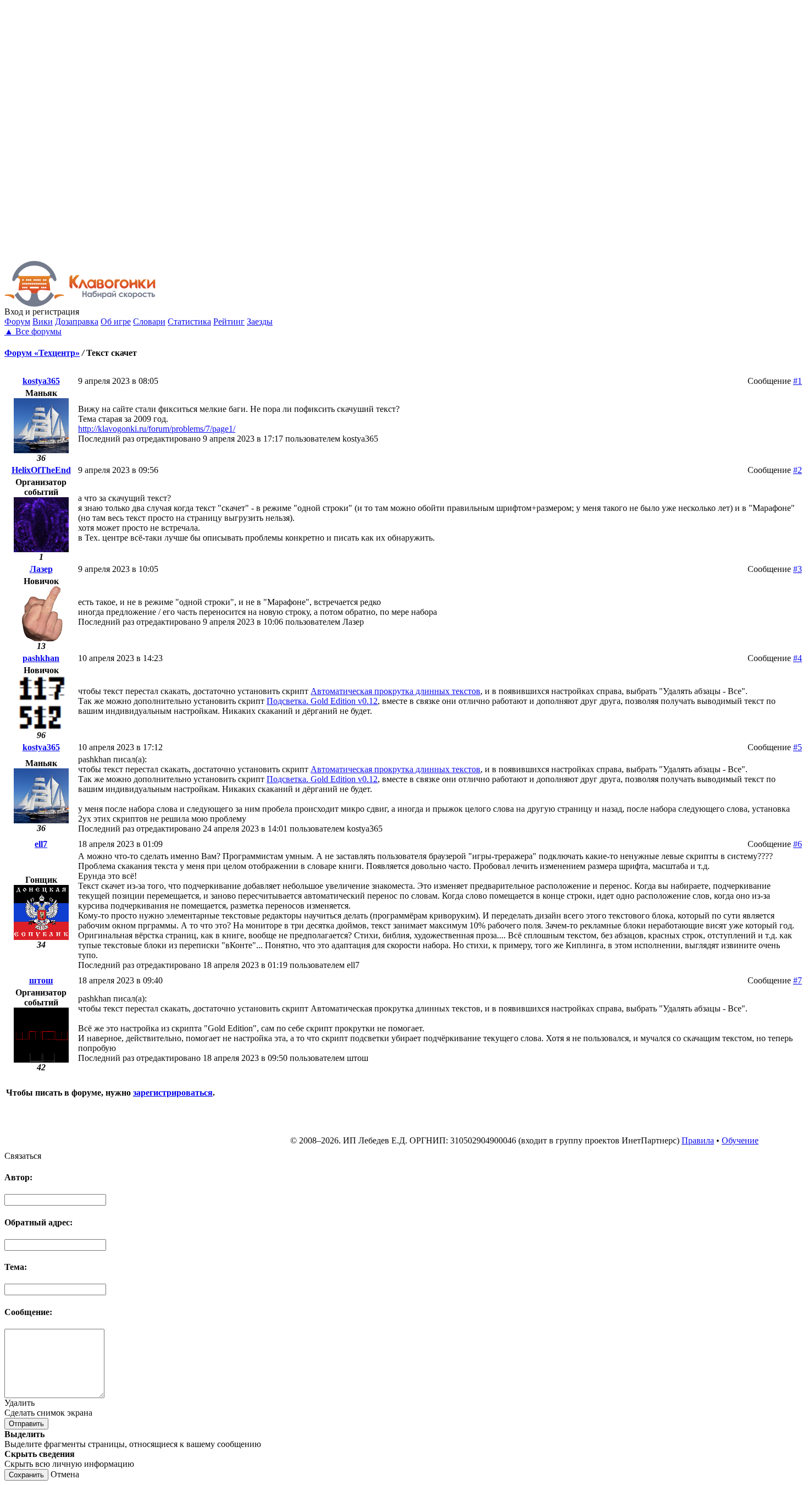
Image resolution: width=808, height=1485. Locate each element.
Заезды (260, 321)
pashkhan (41, 658)
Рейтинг (229, 321)
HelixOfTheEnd (41, 470)
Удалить (19, 1402)
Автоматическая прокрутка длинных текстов (395, 691)
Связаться (22, 1155)
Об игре (116, 321)
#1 (797, 381)
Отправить (26, 1424)
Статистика (189, 321)
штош (41, 980)
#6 (797, 844)
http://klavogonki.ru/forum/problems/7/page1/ (156, 428)
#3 (797, 569)
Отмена (65, 1474)
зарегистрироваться (173, 1092)
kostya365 (41, 381)
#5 (797, 747)
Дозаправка (76, 321)
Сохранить (26, 1475)
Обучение (740, 1140)
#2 (797, 470)
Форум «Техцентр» (42, 353)
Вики (42, 321)
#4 (797, 658)
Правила (698, 1140)
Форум (17, 321)
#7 (797, 980)
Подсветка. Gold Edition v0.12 (322, 701)
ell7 (41, 844)
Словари (149, 321)
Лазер (41, 569)
